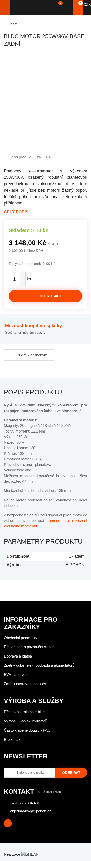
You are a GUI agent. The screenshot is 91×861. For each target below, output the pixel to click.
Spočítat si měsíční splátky (25, 332)
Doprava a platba (18, 656)
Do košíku (50, 296)
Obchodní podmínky (20, 638)
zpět (13, 24)
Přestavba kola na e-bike (24, 712)
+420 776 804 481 (25, 803)
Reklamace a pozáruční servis (29, 647)
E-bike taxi (12, 739)
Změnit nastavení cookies (25, 684)
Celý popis (16, 212)
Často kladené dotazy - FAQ (27, 730)
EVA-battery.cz (16, 674)
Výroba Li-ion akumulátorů (25, 721)
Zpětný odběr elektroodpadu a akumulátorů (39, 665)
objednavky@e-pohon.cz (30, 811)
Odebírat (71, 773)
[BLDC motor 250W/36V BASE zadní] (45, 94)
